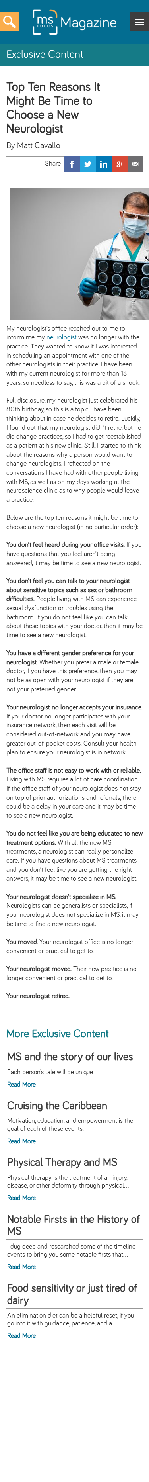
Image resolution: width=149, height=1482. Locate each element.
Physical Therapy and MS (62, 1162)
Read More (21, 1084)
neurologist (61, 337)
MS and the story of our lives (70, 1057)
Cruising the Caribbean (57, 1106)
